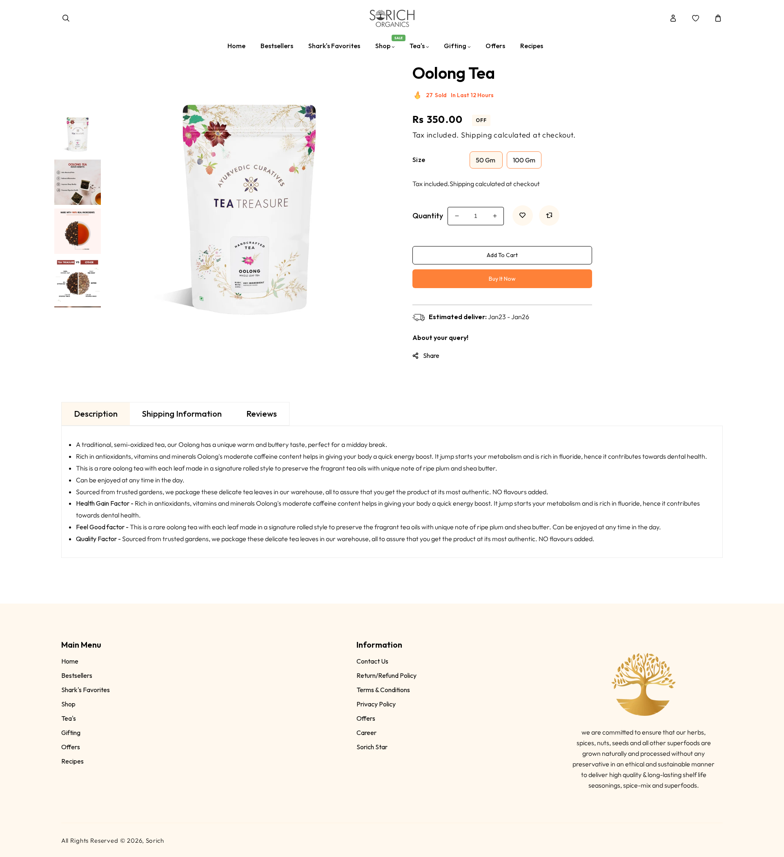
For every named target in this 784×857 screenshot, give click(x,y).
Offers (70, 747)
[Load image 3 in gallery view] (77, 230)
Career (366, 732)
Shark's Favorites (85, 690)
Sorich (155, 840)
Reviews (261, 414)
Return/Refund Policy (386, 675)
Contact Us (372, 661)
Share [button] (431, 355)
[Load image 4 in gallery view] (77, 279)
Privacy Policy (376, 704)
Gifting (70, 732)
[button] (66, 18)
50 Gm (486, 160)
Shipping (476, 135)
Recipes (72, 761)
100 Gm (524, 160)
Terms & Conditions (383, 690)
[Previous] (77, 102)
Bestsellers (76, 675)
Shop (68, 704)
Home (69, 661)
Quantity (427, 215)
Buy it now (502, 278)
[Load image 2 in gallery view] (77, 181)
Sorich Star (372, 747)
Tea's (68, 718)
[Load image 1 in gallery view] (77, 132)
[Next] (77, 313)
